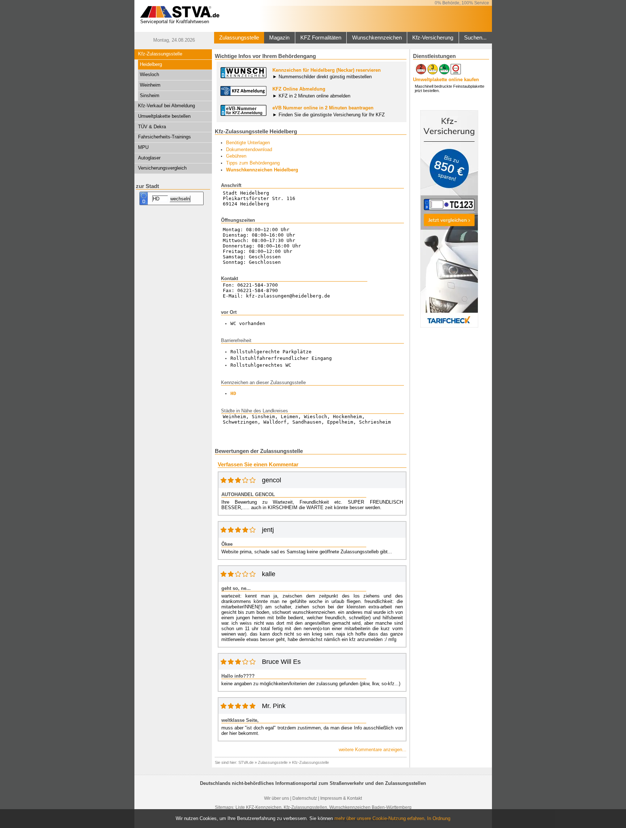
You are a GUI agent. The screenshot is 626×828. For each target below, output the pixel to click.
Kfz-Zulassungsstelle (160, 54)
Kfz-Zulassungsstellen (305, 807)
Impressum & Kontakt (341, 798)
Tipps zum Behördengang (253, 163)
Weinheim (150, 85)
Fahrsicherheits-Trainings (164, 137)
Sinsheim (149, 95)
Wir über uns (276, 798)
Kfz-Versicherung (432, 38)
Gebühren (236, 156)
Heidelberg (151, 64)
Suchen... (475, 38)
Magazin (279, 38)
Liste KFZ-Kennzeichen (258, 807)
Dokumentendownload (249, 149)
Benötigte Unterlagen (248, 142)
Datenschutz (304, 798)
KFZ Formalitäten (320, 38)
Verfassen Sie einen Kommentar (258, 464)
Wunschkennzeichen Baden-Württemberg (370, 807)
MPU (143, 147)
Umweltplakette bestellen (164, 116)
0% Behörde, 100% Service (462, 2)
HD (233, 393)
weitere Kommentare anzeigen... (372, 749)
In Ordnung (438, 818)
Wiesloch (149, 74)
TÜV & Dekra (152, 126)
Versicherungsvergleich (162, 168)
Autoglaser (149, 158)
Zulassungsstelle (239, 38)
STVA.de (246, 762)
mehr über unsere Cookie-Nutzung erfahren (379, 818)
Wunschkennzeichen (377, 38)
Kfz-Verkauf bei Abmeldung (166, 105)
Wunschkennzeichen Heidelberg (262, 169)
